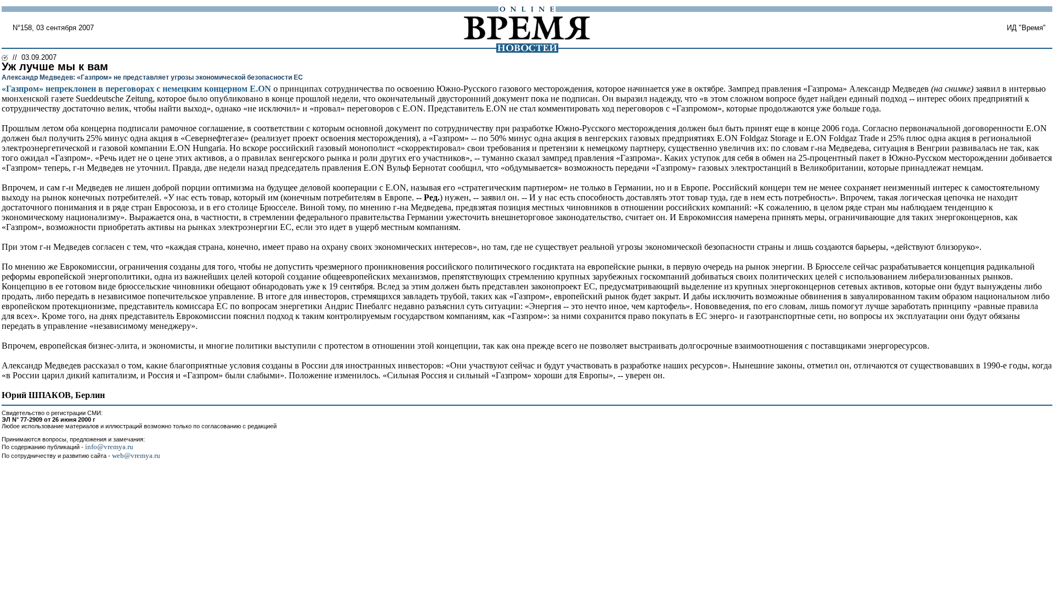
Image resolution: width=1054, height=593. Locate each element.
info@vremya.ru (109, 447)
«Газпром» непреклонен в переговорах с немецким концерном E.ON (136, 88)
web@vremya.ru (136, 455)
